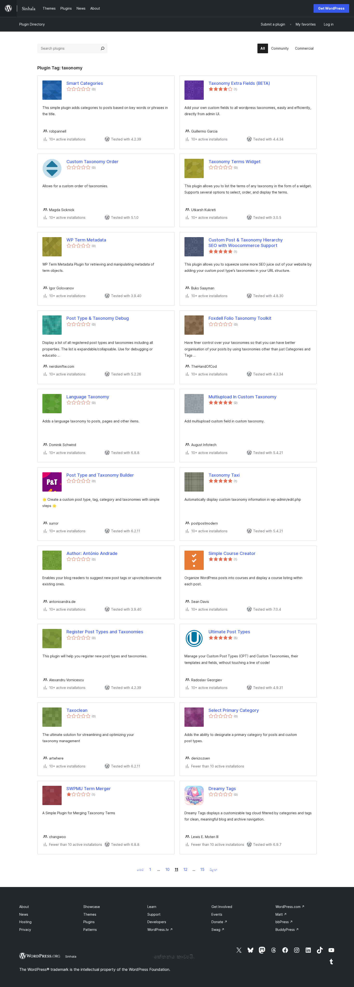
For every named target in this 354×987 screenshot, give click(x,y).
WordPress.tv (160, 929)
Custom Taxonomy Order (92, 161)
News (23, 914)
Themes (89, 914)
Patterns (90, 929)
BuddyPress (287, 929)
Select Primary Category (234, 710)
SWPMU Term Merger (88, 788)
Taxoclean (76, 710)
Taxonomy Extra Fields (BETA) (239, 83)
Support (153, 914)
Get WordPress (331, 8)
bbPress (284, 922)
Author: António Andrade (92, 553)
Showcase (91, 907)
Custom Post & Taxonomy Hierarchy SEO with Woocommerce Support (246, 242)
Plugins (89, 922)
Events (216, 914)
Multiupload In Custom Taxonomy (242, 396)
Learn (151, 907)
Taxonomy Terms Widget (235, 161)
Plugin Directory (32, 24)
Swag (217, 929)
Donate (219, 922)
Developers (156, 922)
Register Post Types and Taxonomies (104, 631)
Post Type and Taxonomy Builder (100, 475)
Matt (281, 914)
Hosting (25, 922)
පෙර (140, 869)
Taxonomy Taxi (224, 475)
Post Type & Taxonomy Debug (97, 318)
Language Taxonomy (87, 396)
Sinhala (70, 956)
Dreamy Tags (222, 788)
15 (202, 869)
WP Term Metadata (86, 239)
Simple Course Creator (232, 553)
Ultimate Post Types (229, 631)
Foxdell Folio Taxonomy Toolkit (240, 318)
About (24, 907)
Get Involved (221, 907)
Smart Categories (84, 83)
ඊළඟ (213, 869)
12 (185, 869)
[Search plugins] (102, 48)
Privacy (25, 929)
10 (167, 869)
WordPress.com (290, 907)
